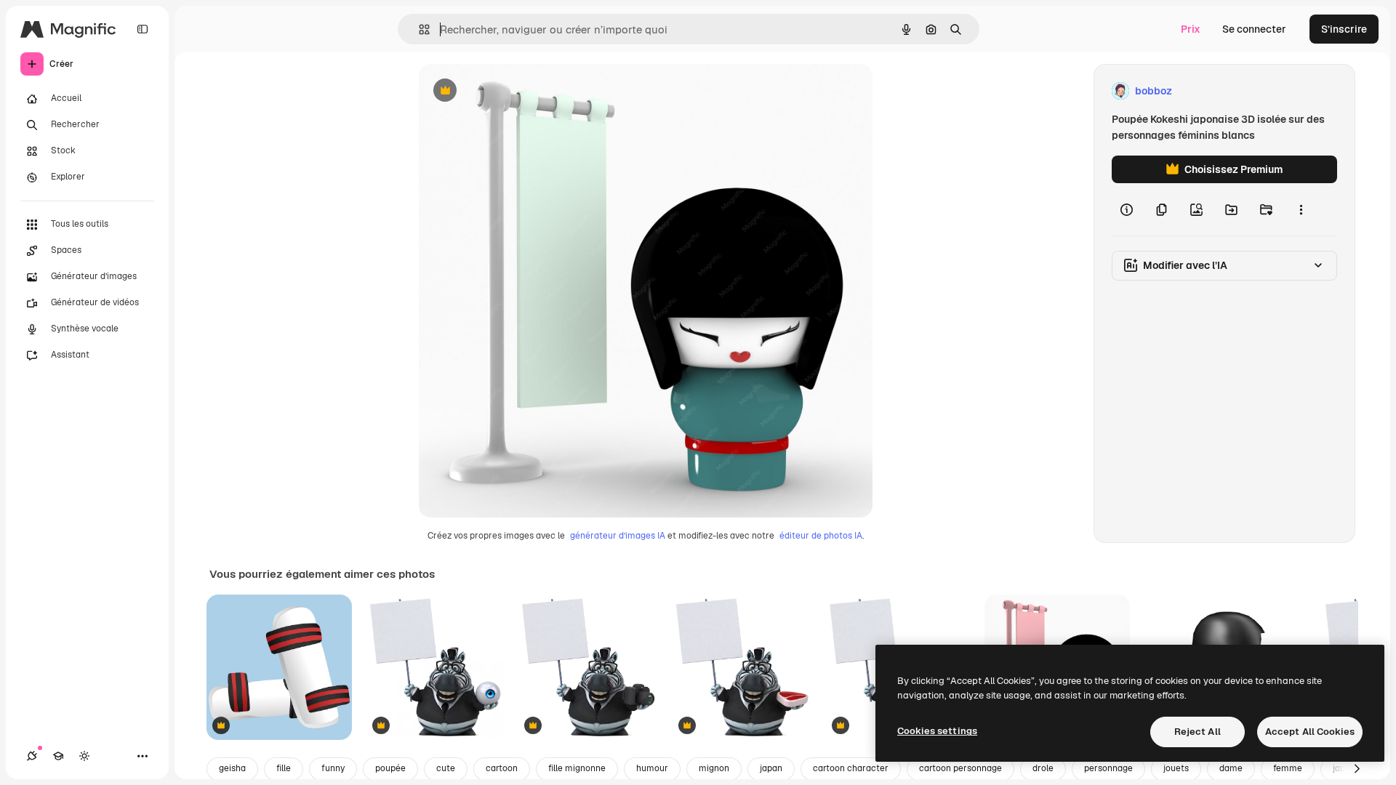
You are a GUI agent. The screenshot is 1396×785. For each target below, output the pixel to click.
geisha (232, 768)
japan (771, 768)
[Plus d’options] (1300, 209)
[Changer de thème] (84, 756)
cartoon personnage (960, 768)
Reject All (1197, 731)
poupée (390, 768)
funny (333, 768)
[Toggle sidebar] (142, 29)
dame (1231, 768)
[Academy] (58, 756)
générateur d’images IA (617, 536)
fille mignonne (577, 768)
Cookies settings (937, 731)
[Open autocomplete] (418, 29)
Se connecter (1254, 29)
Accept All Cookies (1310, 731)
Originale (515, 91)
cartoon (502, 768)
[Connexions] (32, 756)
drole (1043, 768)
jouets (1176, 768)
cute (445, 768)
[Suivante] (1357, 769)
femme (1287, 768)
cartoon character (850, 768)
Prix (1190, 29)
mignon (714, 768)
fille (283, 768)
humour (652, 768)
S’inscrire (1344, 29)
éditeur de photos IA (820, 536)
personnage (1108, 768)
